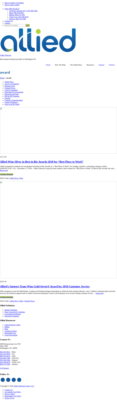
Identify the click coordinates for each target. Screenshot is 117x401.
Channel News (29, 301)
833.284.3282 (5, 360)
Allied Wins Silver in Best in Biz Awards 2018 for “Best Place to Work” (41, 161)
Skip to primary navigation (14, 3)
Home (2, 78)
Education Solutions (12, 316)
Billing (7, 327)
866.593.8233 (5, 356)
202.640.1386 (5, 358)
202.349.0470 (5, 362)
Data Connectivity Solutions (15, 312)
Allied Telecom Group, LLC (24, 386)
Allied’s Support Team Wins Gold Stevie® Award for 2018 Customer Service (45, 286)
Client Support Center (12, 325)
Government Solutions (13, 314)
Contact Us (9, 390)
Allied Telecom (5, 55)
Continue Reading (6, 174)
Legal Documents (11, 335)
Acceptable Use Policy (13, 392)
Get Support (4, 368)
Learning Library (11, 331)
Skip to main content (12, 5)
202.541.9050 (5, 354)
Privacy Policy (10, 394)
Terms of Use (9, 398)
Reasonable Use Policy (13, 396)
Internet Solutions (11, 310)
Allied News (14, 178)
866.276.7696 (5, 364)
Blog (21, 178)
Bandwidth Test (10, 333)
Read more (4, 170)
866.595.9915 (5, 352)
